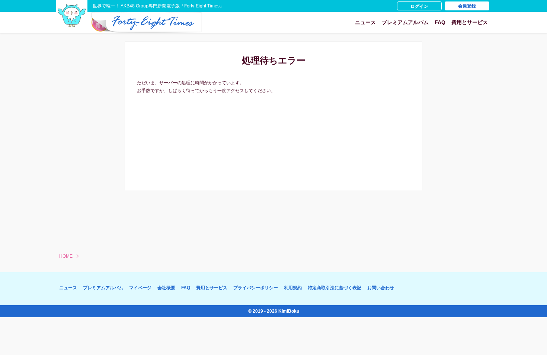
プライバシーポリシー (255, 287)
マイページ (140, 287)
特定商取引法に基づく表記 (334, 287)
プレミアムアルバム (405, 22)
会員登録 (467, 6)
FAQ (440, 22)
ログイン (419, 6)
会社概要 (166, 287)
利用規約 (293, 287)
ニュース (365, 22)
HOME (66, 256)
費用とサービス (469, 22)
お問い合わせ (380, 287)
